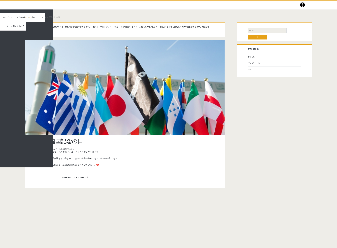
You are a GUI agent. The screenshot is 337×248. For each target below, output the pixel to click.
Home (28, 17)
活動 (249, 69)
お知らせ (251, 57)
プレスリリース (254, 63)
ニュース (39, 17)
